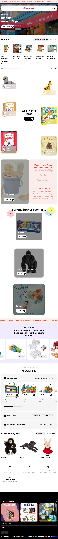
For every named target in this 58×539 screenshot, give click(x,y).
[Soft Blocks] (12, 390)
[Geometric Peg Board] (46, 390)
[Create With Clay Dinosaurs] (44, 121)
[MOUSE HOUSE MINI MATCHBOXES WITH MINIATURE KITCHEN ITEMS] (6, 48)
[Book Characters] (48, 448)
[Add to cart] (20, 51)
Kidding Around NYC (10, 536)
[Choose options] (8, 51)
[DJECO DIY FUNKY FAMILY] (4, 114)
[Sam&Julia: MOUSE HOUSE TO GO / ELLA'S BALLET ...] (40, 53)
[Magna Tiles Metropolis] (29, 390)
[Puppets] (10, 448)
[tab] (41, 39)
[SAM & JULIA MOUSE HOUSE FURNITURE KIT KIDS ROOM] (52, 53)
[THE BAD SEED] (44, 152)
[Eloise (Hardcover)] (4, 149)
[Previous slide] (54, 32)
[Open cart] (54, 8)
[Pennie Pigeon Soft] (4, 86)
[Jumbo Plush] (29, 448)
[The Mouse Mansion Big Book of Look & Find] (17, 48)
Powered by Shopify (21, 536)
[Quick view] (8, 48)
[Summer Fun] (43, 165)
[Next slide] (56, 32)
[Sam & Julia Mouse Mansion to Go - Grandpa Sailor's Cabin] (29, 53)
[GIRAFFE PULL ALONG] (44, 92)
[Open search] (52, 8)
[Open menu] (3, 8)
